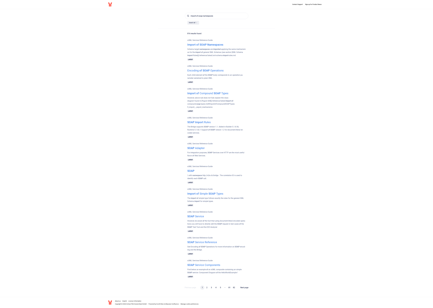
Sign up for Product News (313, 4)
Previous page (190, 287)
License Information (134, 301)
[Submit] (188, 16)
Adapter (196, 148)
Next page (244, 287)
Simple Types (205, 193)
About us (118, 301)
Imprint (124, 301)
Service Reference (202, 242)
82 (234, 287)
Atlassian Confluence (172, 304)
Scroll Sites (160, 304)
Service (195, 216)
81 (229, 287)
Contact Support (297, 4)
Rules (199, 122)
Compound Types (207, 93)
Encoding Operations (205, 70)
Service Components (203, 265)
